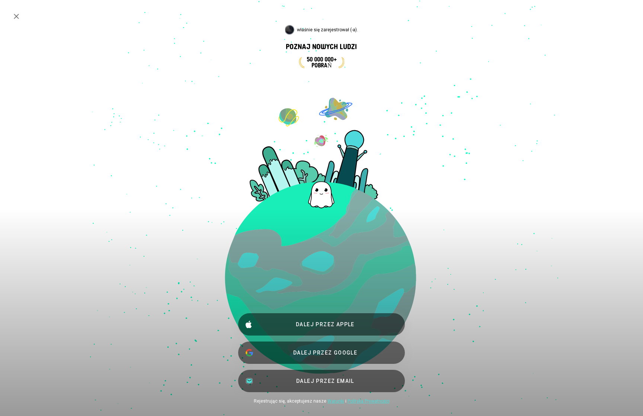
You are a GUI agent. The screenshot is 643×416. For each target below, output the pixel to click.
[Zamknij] (16, 16)
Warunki (335, 401)
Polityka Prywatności (369, 401)
